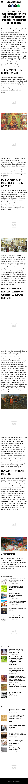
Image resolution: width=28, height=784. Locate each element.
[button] (2, 2)
